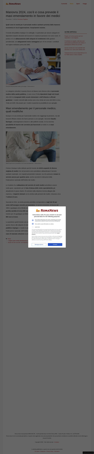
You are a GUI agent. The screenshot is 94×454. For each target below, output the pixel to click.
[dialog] (47, 227)
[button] (47, 227)
